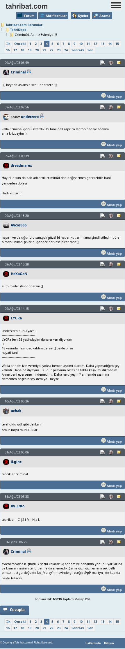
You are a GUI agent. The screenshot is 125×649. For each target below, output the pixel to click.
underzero (30, 116)
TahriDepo (18, 29)
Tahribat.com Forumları (24, 24)
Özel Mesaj (119, 62)
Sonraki (78, 50)
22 (51, 50)
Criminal (18, 72)
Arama (104, 15)
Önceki (20, 43)
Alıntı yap (114, 96)
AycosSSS (19, 225)
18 (22, 50)
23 (58, 50)
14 (110, 43)
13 (102, 43)
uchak (16, 410)
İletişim (109, 643)
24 (66, 50)
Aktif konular (56, 15)
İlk (8, 43)
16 (8, 50)
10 (81, 43)
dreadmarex (21, 165)
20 (37, 50)
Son (90, 50)
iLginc (16, 461)
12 (95, 43)
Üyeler (83, 15)
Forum (29, 15)
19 (29, 50)
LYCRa (16, 318)
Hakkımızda (93, 643)
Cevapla (17, 609)
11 (88, 43)
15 (117, 43)
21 (44, 50)
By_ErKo (17, 506)
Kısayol (103, 62)
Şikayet (111, 62)
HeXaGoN (19, 273)
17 (15, 50)
